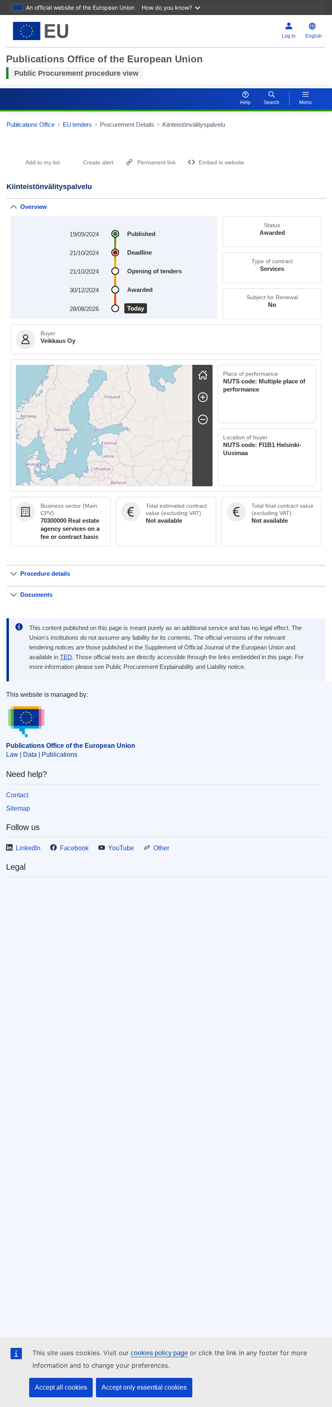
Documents (36, 594)
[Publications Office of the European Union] (61, 31)
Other (161, 848)
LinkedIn (28, 848)
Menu (305, 102)
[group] (104, 425)
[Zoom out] (203, 419)
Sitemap (18, 808)
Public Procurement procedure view (76, 73)
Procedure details (45, 573)
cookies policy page (159, 1353)
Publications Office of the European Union (70, 745)
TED (66, 657)
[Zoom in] (203, 397)
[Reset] (203, 375)
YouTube (121, 848)
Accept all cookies (61, 1387)
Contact (17, 795)
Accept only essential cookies (144, 1387)
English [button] (313, 36)
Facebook (74, 848)
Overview (33, 206)
